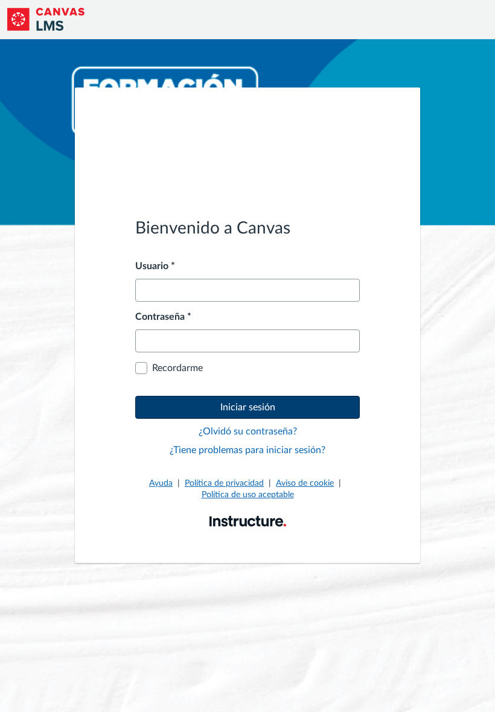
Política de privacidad (224, 483)
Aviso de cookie (305, 483)
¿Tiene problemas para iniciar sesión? (247, 450)
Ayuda (161, 483)
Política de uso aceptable (248, 495)
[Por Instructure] (247, 521)
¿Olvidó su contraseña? (248, 431)
